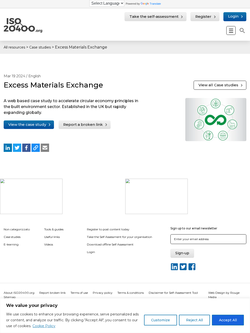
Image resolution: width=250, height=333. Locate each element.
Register (203, 16)
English (34, 76)
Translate (155, 3)
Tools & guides (53, 229)
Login (233, 16)
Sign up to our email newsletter (193, 228)
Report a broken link (83, 124)
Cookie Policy (43, 326)
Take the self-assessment (153, 16)
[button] (8, 148)
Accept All (228, 320)
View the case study (27, 124)
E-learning (11, 244)
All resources (14, 47)
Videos (48, 244)
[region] (125, 315)
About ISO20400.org (19, 292)
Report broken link (52, 292)
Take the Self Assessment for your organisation (119, 237)
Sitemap (10, 297)
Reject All (194, 320)
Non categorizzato (17, 229)
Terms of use (79, 292)
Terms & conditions (130, 292)
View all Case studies (218, 85)
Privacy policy (103, 292)
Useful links (52, 237)
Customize (160, 320)
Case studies (40, 47)
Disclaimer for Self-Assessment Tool (173, 292)
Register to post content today (108, 229)
